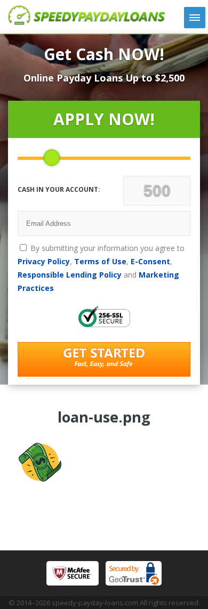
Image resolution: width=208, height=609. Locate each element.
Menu (194, 17)
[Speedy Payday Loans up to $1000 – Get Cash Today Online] (86, 22)
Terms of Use (100, 261)
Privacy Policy (44, 261)
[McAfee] (72, 573)
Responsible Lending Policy (70, 275)
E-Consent (150, 261)
